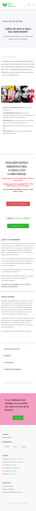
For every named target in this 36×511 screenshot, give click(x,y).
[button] (18, 226)
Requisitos (7, 355)
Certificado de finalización (12, 369)
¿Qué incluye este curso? (12, 349)
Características (9, 362)
